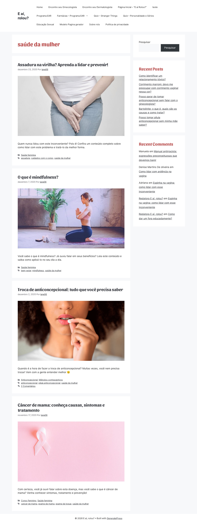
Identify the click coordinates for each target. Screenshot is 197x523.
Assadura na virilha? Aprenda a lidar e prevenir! (63, 64)
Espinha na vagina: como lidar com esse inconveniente (157, 187)
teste (155, 7)
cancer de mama (29, 504)
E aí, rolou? (23, 16)
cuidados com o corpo (42, 158)
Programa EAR (44, 15)
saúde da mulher (62, 158)
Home (40, 7)
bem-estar (26, 270)
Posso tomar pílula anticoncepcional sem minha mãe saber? (158, 121)
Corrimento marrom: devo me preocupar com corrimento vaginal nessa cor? (158, 88)
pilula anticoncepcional (49, 383)
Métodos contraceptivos (51, 380)
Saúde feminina (28, 155)
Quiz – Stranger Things (105, 15)
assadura (25, 158)
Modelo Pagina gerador (72, 24)
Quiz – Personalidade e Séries (138, 15)
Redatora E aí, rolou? (151, 198)
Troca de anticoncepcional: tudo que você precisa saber (70, 289)
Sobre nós (94, 24)
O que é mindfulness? (38, 176)
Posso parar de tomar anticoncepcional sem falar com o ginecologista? (158, 100)
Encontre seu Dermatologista (97, 7)
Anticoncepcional (29, 380)
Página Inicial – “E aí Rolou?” (132, 7)
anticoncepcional (29, 383)
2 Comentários (28, 386)
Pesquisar (144, 42)
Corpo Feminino (28, 500)
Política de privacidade (117, 24)
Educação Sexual (45, 24)
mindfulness (38, 270)
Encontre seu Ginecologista (62, 7)
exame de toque (63, 504)
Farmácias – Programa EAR (71, 15)
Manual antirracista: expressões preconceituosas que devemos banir (158, 156)
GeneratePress (114, 518)
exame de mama (46, 504)
